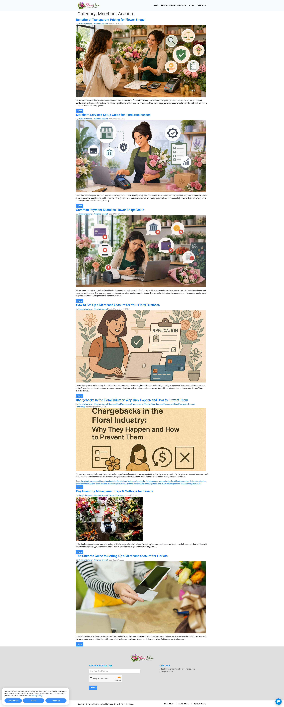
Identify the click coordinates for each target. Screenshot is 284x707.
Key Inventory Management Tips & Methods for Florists (114, 491)
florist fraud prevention (180, 481)
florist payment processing (106, 484)
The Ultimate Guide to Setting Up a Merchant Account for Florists (122, 556)
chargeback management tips (92, 481)
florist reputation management (145, 484)
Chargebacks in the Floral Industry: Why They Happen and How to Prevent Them (132, 400)
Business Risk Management (119, 404)
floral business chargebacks (134, 481)
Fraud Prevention (180, 404)
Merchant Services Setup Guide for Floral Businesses (113, 115)
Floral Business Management (162, 404)
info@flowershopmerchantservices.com (177, 669)
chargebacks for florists (113, 481)
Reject (33, 700)
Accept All (56, 700)
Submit (93, 688)
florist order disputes (198, 481)
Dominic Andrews (85, 24)
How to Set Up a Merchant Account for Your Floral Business (118, 305)
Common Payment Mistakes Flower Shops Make (110, 210)
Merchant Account (101, 24)
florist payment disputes (85, 484)
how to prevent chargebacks (169, 484)
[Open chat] (278, 701)
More (79, 111)
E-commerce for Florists (140, 404)
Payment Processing (117, 495)
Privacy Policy (37, 696)
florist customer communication (158, 481)
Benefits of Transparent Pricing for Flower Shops (110, 20)
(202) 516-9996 (166, 671)
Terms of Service (199, 704)
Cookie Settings (183, 704)
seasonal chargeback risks (191, 484)
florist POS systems (125, 484)
